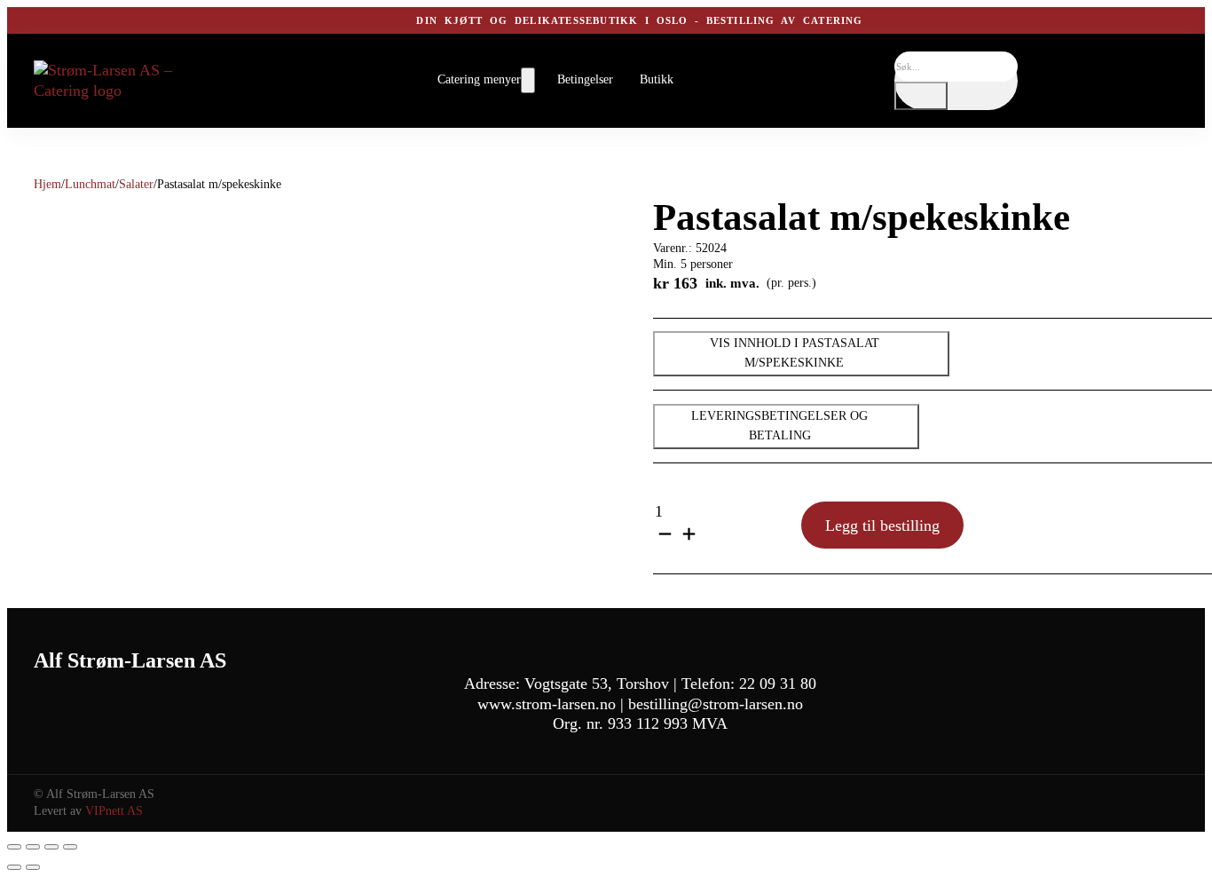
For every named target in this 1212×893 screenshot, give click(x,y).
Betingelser (585, 79)
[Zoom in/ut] (14, 847)
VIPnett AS (114, 811)
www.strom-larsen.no (546, 704)
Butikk (656, 79)
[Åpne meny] (528, 80)
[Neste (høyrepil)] (33, 867)
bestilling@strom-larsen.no (715, 704)
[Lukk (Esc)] (70, 847)
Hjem (47, 184)
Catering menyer (479, 79)
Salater (136, 184)
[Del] (51, 847)
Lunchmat (90, 184)
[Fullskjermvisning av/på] (33, 847)
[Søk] (921, 96)
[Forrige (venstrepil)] (14, 867)
